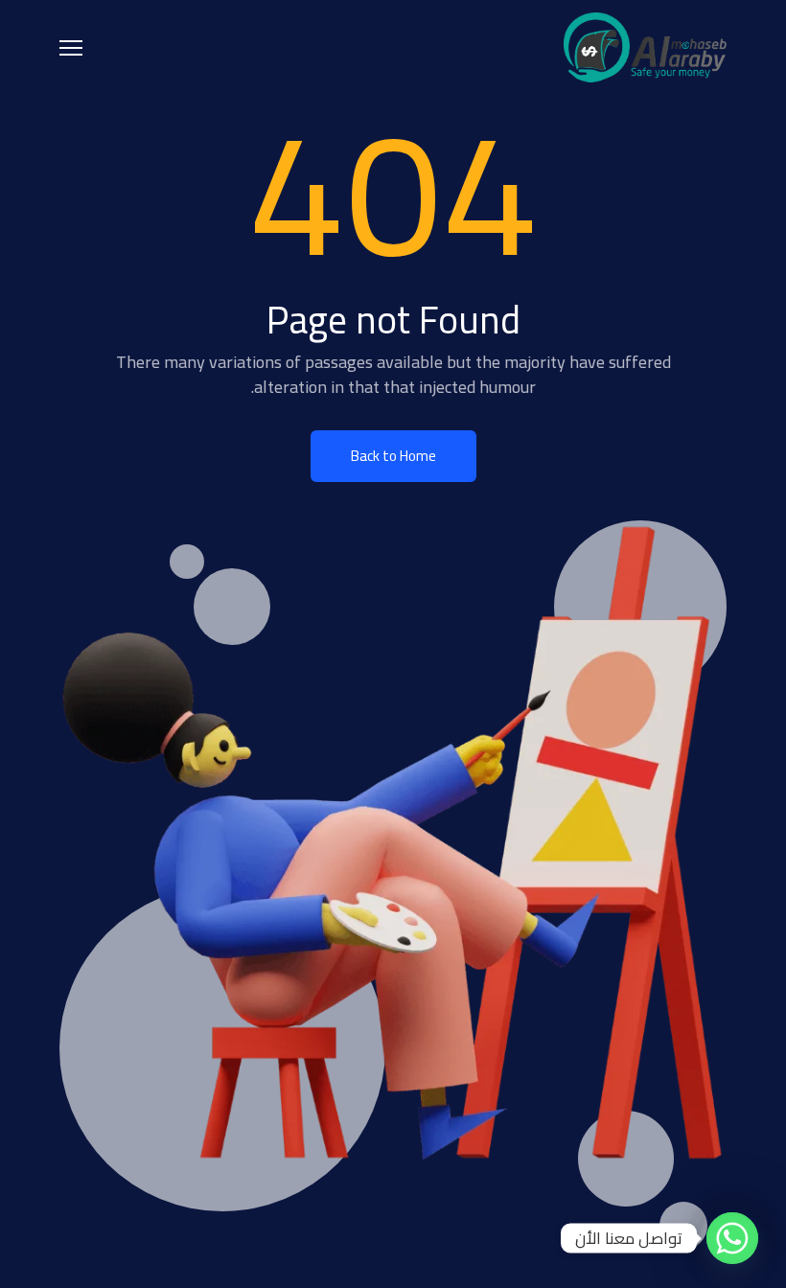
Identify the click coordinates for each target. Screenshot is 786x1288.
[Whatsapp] (732, 1238)
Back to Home (393, 456)
